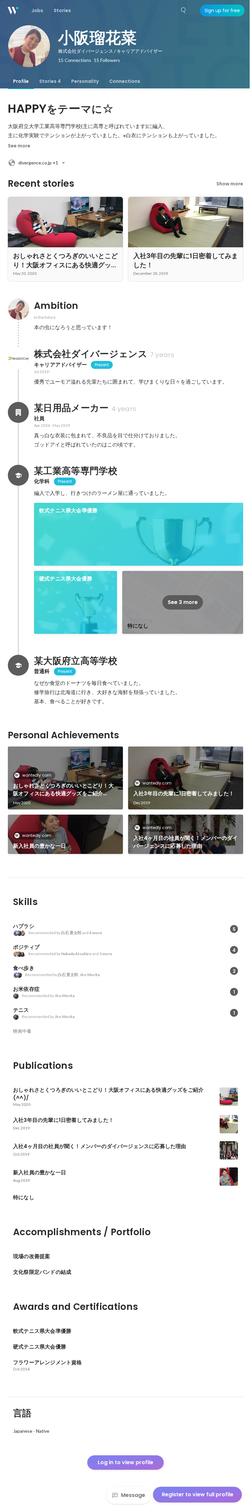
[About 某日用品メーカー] (18, 412)
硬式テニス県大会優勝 (65, 578)
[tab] (21, 81)
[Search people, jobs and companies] (183, 10)
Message (133, 1495)
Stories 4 (50, 81)
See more (19, 145)
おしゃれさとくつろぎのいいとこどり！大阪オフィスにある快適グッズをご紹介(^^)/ (63, 790)
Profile (21, 81)
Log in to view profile (125, 1462)
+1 (38, 162)
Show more (229, 183)
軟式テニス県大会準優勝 (68, 510)
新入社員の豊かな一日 (39, 846)
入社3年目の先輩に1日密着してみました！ (183, 793)
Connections (124, 81)
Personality (85, 81)
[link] (138, 534)
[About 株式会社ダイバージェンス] (18, 358)
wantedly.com (36, 775)
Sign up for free (222, 10)
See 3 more (183, 602)
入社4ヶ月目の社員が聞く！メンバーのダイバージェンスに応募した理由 (185, 842)
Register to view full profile (197, 1494)
